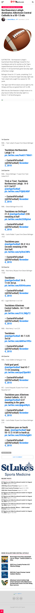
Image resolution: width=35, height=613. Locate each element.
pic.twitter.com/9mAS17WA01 (18, 155)
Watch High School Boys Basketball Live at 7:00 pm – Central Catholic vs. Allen (21, 558)
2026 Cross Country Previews (10, 488)
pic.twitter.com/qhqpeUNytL (17, 405)
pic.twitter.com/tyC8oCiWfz (17, 252)
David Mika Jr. (11, 19)
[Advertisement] (17, 533)
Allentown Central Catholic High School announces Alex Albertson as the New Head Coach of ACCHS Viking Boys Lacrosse (21, 582)
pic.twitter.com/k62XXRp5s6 (18, 219)
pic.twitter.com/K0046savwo (18, 285)
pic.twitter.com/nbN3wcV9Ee (18, 341)
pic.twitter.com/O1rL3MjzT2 (17, 313)
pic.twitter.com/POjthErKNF (17, 191)
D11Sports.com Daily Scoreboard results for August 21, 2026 (16, 493)
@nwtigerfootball (12, 188)
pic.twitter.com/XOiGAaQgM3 (18, 435)
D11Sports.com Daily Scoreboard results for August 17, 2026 (16, 512)
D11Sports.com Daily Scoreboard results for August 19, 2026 (16, 500)
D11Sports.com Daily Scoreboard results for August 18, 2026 (16, 504)
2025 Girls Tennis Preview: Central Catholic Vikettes (20, 573)
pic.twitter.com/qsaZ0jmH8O (18, 372)
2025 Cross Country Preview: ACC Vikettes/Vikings (20, 565)
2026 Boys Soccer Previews (9, 486)
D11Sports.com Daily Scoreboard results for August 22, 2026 (16, 483)
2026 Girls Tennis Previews (9, 490)
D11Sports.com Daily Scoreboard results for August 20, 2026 (16, 497)
